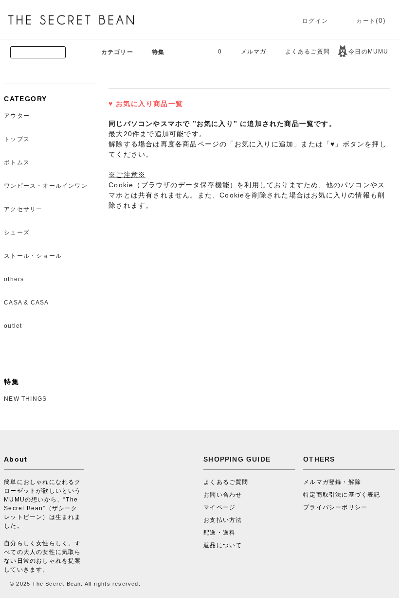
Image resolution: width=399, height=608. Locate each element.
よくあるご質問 (307, 51)
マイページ (219, 507)
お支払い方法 (222, 520)
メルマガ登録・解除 (332, 482)
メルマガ (254, 51)
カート (370, 21)
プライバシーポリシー (335, 507)
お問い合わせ (222, 494)
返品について (222, 545)
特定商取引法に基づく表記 (341, 494)
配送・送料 (219, 532)
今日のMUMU (368, 51)
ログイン (314, 21)
